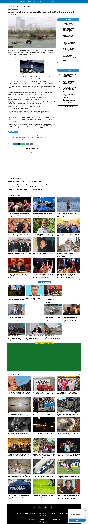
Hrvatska (29, 1)
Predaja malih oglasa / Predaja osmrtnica (37, 519)
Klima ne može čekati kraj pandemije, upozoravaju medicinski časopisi (28, 137)
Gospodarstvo (13, 6)
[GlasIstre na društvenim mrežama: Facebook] (35, 507)
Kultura (46, 1)
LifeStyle (52, 1)
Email (31, 143)
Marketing (43, 515)
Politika (21, 6)
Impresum (53, 513)
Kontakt (61, 513)
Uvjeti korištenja (42, 513)
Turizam (28, 6)
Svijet (35, 1)
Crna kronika (22, 1)
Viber (27, 143)
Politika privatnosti (30, 513)
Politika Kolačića (17, 513)
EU (24, 6)
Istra (15, 1)
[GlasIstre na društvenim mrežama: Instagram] (52, 507)
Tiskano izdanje (56, 519)
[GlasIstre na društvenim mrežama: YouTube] (47, 507)
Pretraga (65, 1)
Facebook (15, 143)
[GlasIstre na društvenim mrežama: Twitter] (41, 507)
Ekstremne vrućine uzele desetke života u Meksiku (23, 140)
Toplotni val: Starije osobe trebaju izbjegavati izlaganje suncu (26, 135)
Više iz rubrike (44, 282)
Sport (40, 1)
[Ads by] (24, 74)
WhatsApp (23, 143)
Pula (11, 1)
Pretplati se (77, 520)
